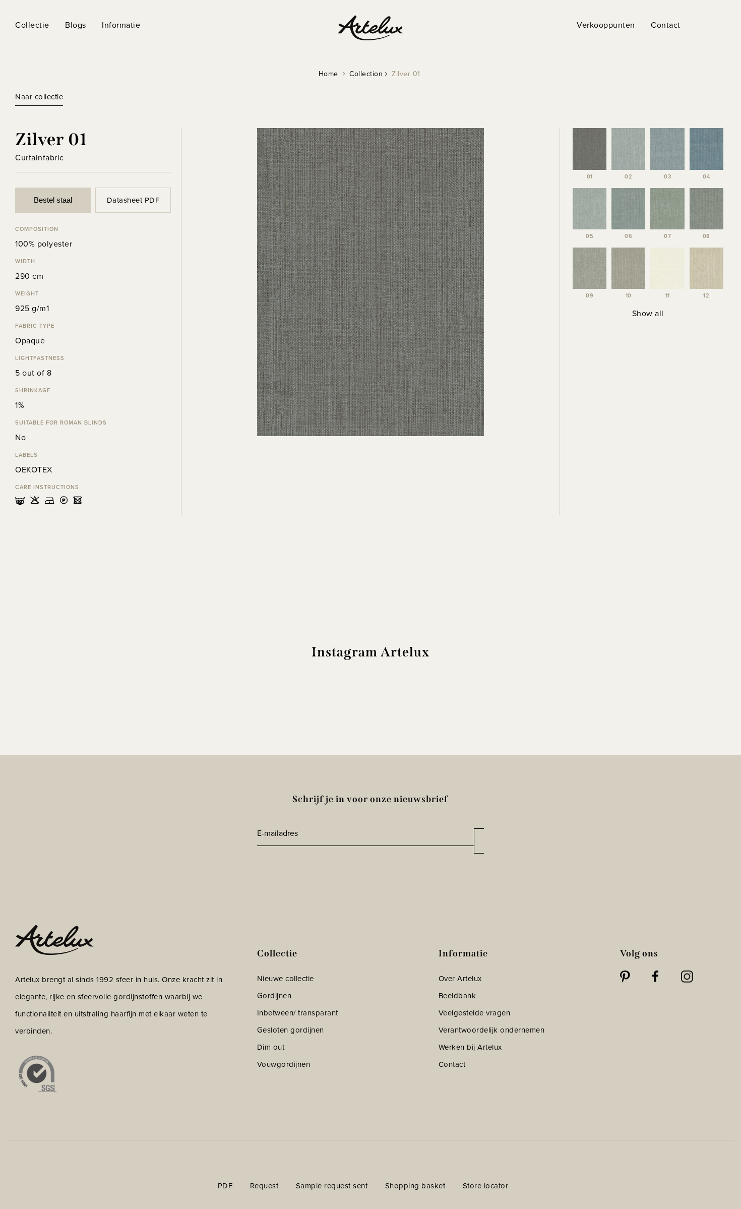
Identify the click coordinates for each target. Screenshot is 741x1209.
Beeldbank (457, 995)
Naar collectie (39, 96)
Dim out (271, 1047)
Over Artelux (460, 978)
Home (328, 74)
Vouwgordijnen (284, 1064)
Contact (452, 1064)
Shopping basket (415, 1185)
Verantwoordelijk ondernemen (492, 1030)
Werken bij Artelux (470, 1047)
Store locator (486, 1185)
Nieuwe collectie (285, 978)
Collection (366, 74)
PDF (225, 1185)
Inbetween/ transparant (297, 1012)
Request (264, 1185)
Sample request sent (332, 1185)
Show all (648, 313)
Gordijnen (274, 995)
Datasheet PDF (133, 200)
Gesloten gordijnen (290, 1030)
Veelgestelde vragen (475, 1012)
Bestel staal (53, 200)
